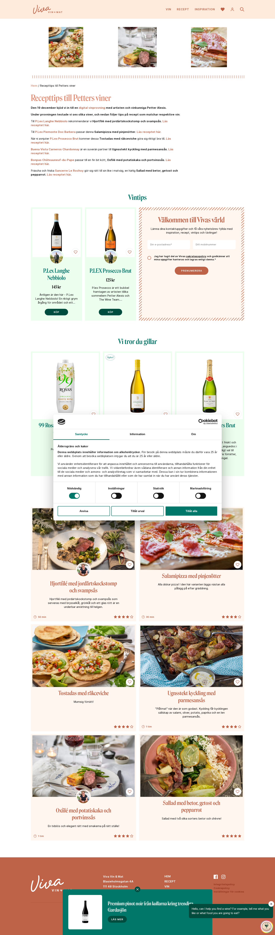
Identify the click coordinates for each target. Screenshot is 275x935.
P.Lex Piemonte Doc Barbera (55, 132)
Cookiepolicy (222, 888)
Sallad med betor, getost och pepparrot (191, 807)
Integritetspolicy (224, 884)
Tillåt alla (191, 511)
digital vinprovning (92, 107)
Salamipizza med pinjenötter (191, 576)
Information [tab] (137, 434)
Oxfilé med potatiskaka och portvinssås (83, 814)
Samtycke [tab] (81, 434)
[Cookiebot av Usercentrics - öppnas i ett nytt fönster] (201, 422)
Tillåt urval (137, 511)
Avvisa (84, 511)
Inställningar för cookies (229, 891)
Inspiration (205, 9)
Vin (168, 9)
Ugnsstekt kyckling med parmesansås (192, 697)
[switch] (116, 496)
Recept (183, 9)
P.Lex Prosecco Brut (64, 138)
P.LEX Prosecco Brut (111, 270)
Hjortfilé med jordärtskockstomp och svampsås (83, 587)
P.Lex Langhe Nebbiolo (51, 121)
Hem (34, 85)
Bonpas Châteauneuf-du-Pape (52, 160)
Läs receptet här (59, 174)
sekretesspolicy (196, 256)
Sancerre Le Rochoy (69, 170)
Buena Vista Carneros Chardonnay (55, 149)
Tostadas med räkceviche (83, 693)
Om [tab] (193, 434)
